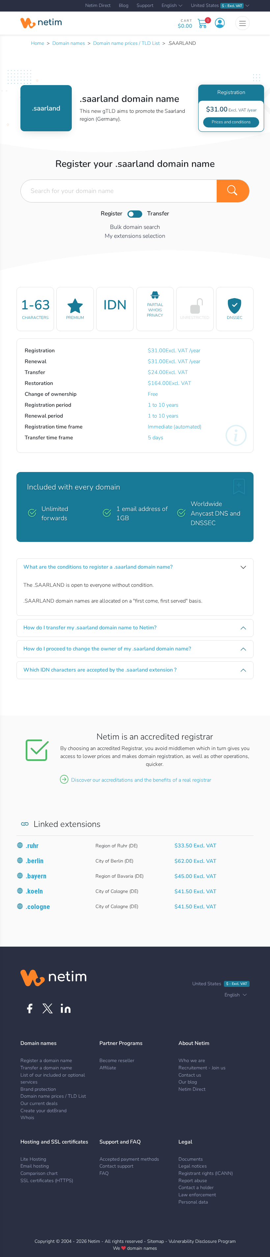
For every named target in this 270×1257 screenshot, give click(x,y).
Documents (190, 1159)
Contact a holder (196, 1187)
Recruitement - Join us (202, 1067)
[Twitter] (47, 1008)
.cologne (38, 907)
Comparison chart (39, 1173)
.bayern (36, 876)
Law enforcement (197, 1194)
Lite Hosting (33, 1159)
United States (216, 6)
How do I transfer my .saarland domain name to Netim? (89, 627)
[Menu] (242, 23)
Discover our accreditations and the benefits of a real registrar (141, 780)
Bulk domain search (135, 227)
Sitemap (155, 1241)
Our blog (187, 1082)
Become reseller (116, 1060)
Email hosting (34, 1166)
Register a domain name (46, 1060)
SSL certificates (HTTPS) (46, 1180)
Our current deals (39, 1103)
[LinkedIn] (65, 1008)
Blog (123, 5)
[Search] (233, 191)
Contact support (116, 1166)
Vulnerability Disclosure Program (202, 1241)
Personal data (193, 1202)
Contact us (189, 1075)
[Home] (41, 23)
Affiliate (107, 1067)
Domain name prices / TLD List (126, 43)
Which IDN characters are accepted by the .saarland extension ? (99, 670)
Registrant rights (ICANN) (205, 1173)
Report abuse (192, 1180)
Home (37, 43)
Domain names (68, 43)
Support (145, 5)
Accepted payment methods (129, 1159)
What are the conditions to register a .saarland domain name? (98, 567)
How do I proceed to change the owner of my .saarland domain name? (107, 648)
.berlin (34, 861)
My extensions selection (135, 236)
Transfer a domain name (46, 1067)
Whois (27, 1117)
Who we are (191, 1060)
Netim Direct (98, 5)
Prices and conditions (231, 122)
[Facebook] (29, 1008)
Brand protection (38, 1089)
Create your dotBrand (43, 1110)
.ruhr (32, 846)
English (169, 6)
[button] (219, 23)
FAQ (104, 1173)
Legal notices (192, 1166)
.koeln (34, 891)
